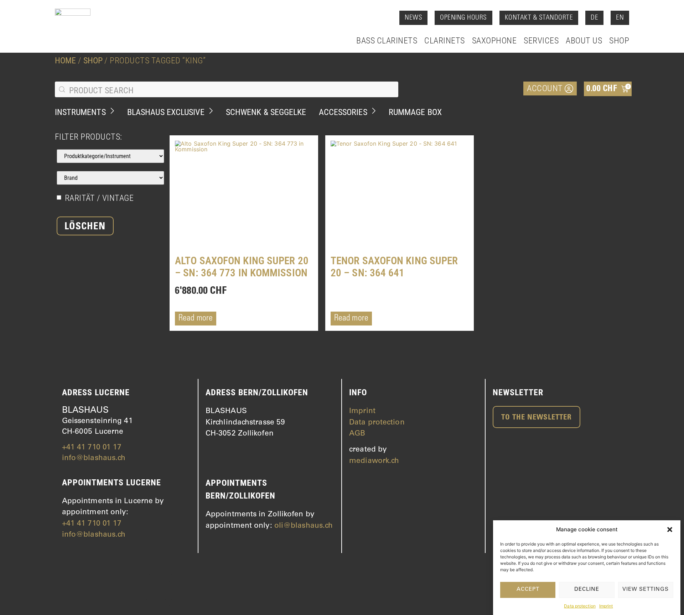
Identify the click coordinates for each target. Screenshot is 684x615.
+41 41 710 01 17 (92, 448)
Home (65, 61)
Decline (586, 589)
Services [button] (541, 41)
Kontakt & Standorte (539, 18)
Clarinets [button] (444, 41)
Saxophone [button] (494, 41)
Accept (528, 589)
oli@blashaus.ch (303, 526)
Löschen (84, 227)
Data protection (580, 606)
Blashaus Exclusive (165, 112)
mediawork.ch (374, 461)
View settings (645, 589)
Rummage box (415, 112)
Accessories (343, 112)
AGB (357, 434)
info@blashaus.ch (94, 458)
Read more (195, 318)
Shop (619, 41)
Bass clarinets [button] (386, 41)
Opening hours (463, 18)
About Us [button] (584, 41)
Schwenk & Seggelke (266, 112)
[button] (669, 529)
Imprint (606, 606)
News (413, 18)
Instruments (80, 112)
